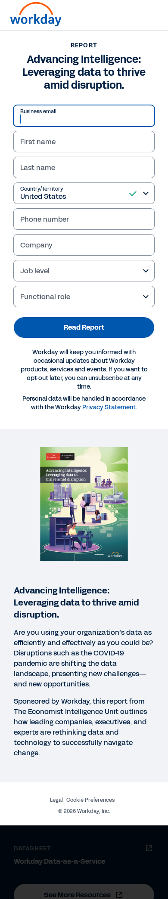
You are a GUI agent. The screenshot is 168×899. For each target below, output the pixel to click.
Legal (56, 800)
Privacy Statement (109, 407)
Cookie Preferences (90, 800)
